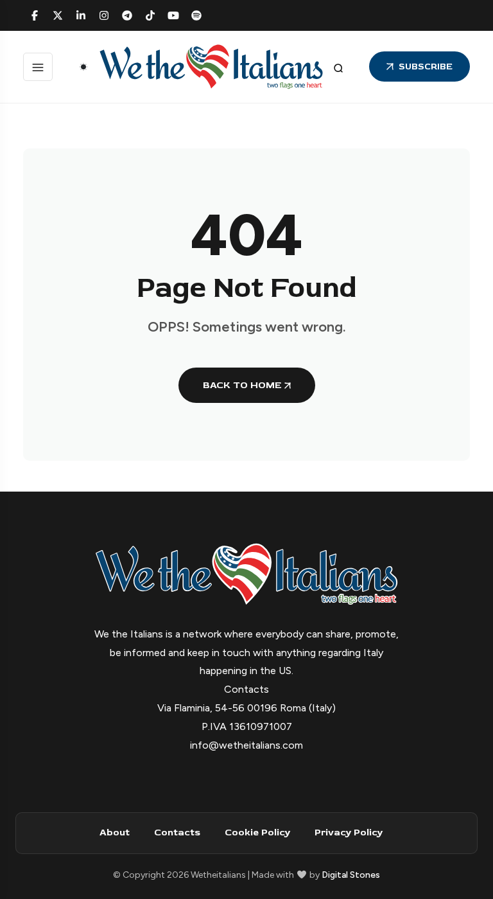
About (114, 832)
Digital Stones (351, 874)
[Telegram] (127, 15)
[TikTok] (150, 15)
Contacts (177, 832)
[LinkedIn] (80, 15)
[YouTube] (173, 15)
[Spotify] (196, 15)
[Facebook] (34, 15)
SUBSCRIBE (426, 66)
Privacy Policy (349, 832)
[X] (57, 15)
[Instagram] (104, 15)
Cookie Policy (257, 832)
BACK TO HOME (242, 385)
